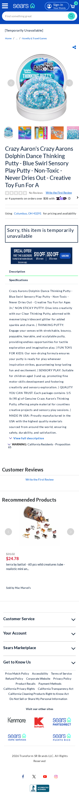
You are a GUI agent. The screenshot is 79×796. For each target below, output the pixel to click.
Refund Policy (14, 678)
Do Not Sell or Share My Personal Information (38, 698)
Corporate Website (38, 678)
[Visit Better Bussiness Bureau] (39, 788)
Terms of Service (61, 673)
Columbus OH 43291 (27, 213)
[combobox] (39, 16)
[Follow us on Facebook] (23, 776)
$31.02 (10, 554)
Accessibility (40, 673)
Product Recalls (25, 683)
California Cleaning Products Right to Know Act (38, 693)
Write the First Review (59, 192)
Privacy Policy (62, 678)
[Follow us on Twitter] (34, 776)
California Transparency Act (55, 688)
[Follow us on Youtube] (45, 776)
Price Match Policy (17, 673)
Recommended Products (29, 500)
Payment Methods (49, 683)
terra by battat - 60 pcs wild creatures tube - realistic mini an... (35, 567)
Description (17, 271)
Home (8, 38)
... (17, 38)
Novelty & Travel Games (34, 38)
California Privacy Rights (19, 688)
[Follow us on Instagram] (56, 776)
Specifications (18, 280)
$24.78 (12, 558)
